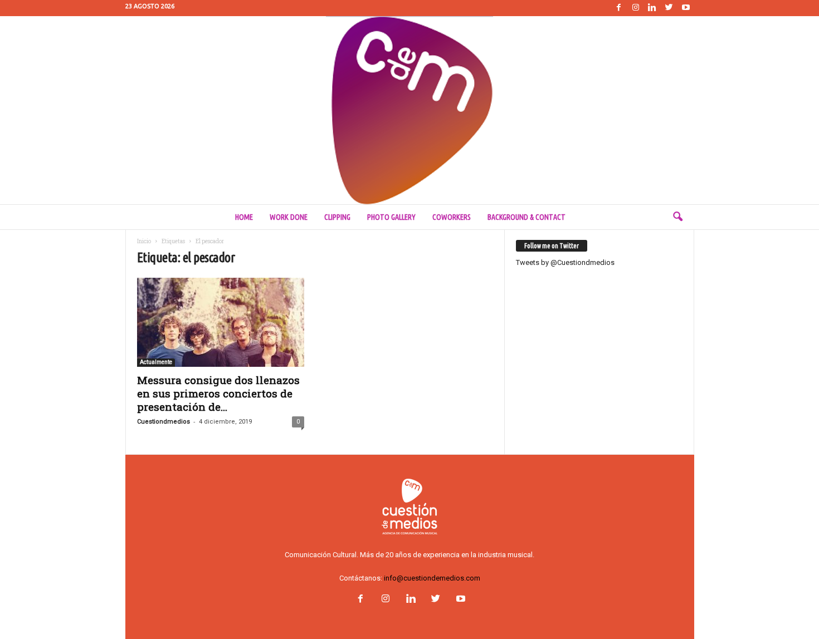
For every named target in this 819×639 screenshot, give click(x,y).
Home (244, 217)
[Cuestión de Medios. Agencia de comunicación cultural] (409, 110)
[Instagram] (635, 8)
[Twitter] (669, 8)
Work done (289, 217)
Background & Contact (527, 217)
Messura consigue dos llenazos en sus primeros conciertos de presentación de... (218, 393)
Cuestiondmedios (163, 421)
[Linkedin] (652, 8)
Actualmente (156, 362)
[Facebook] (619, 8)
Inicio (144, 241)
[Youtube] (686, 8)
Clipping (337, 217)
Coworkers (451, 217)
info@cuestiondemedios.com (432, 578)
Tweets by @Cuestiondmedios (565, 262)
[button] (677, 217)
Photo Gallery (391, 217)
